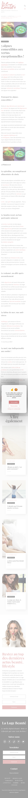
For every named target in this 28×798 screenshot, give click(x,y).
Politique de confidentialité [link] (14, 409)
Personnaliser (14, 406)
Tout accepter (14, 402)
